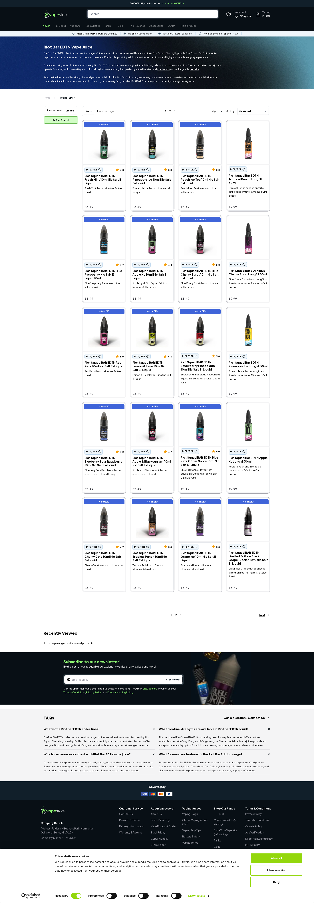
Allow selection (276, 870)
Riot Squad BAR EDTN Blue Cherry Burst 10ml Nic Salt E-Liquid (198, 222)
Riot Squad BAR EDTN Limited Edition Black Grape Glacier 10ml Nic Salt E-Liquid (247, 504)
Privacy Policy (94, 692)
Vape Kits (75, 25)
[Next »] (214, 111)
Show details (196, 895)
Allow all (276, 858)
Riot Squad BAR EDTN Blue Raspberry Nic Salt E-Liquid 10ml (101, 222)
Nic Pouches (138, 25)
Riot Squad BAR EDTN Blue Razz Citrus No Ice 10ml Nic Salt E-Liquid (200, 409)
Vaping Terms (190, 842)
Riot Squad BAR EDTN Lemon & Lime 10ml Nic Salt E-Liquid (151, 312)
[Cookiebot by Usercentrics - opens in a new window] (31, 896)
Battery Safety (191, 836)
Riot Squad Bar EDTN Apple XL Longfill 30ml (247, 407)
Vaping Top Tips (191, 830)
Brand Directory (160, 820)
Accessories (156, 25)
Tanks (107, 25)
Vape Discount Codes (164, 826)
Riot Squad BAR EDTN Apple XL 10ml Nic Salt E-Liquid (150, 220)
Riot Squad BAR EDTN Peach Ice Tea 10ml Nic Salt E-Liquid (199, 125)
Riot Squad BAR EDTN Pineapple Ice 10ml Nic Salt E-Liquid (151, 127)
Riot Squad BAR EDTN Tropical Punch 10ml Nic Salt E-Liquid (151, 502)
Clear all (70, 110)
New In (46, 25)
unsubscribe (150, 688)
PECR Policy (252, 844)
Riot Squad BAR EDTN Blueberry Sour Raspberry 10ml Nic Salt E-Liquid (103, 409)
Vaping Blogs (190, 813)
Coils (120, 25)
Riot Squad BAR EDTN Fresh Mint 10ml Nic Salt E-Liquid (102, 125)
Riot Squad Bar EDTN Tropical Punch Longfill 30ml (247, 125)
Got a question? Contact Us (244, 718)
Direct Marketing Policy (120, 692)
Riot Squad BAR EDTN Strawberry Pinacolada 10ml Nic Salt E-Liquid (200, 314)
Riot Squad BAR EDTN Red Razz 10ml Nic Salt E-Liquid (101, 312)
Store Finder (158, 844)
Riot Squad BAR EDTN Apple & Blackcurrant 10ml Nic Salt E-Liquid (151, 409)
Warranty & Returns (130, 832)
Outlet (171, 25)
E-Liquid (61, 25)
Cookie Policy (253, 826)
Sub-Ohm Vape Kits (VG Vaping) (225, 832)
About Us (156, 813)
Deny (276, 882)
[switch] (111, 896)
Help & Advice (188, 25)
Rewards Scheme (129, 820)
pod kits (194, 69)
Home (47, 97)
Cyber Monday (159, 838)
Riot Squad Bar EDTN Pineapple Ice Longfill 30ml (245, 312)
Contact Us (126, 813)
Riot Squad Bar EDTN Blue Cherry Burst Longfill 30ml (245, 220)
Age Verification (254, 832)
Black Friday (158, 832)
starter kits (163, 69)
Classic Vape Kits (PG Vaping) (226, 822)
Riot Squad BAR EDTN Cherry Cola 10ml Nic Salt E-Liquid (103, 502)
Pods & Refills (92, 25)
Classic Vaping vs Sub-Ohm (195, 822)
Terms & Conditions (74, 692)
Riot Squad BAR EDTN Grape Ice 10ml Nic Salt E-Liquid (198, 502)
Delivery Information (131, 826)
